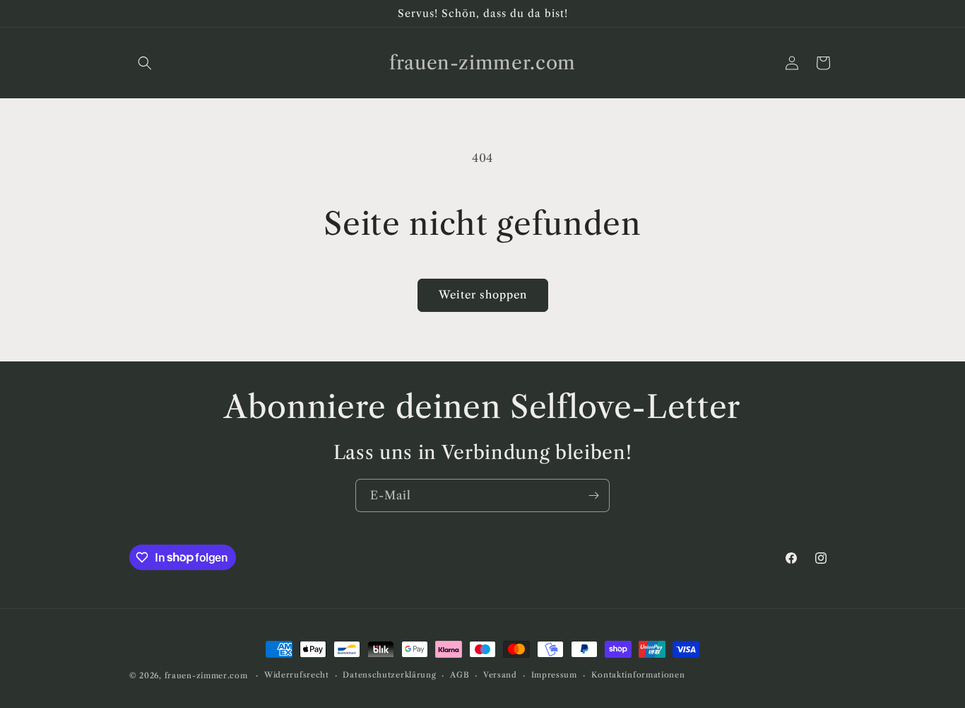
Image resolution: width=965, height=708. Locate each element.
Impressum (554, 675)
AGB (459, 675)
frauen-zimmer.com (206, 675)
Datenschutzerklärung (389, 675)
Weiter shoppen (483, 294)
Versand (500, 675)
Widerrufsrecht (296, 675)
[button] (144, 63)
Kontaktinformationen (638, 675)
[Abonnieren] (593, 495)
